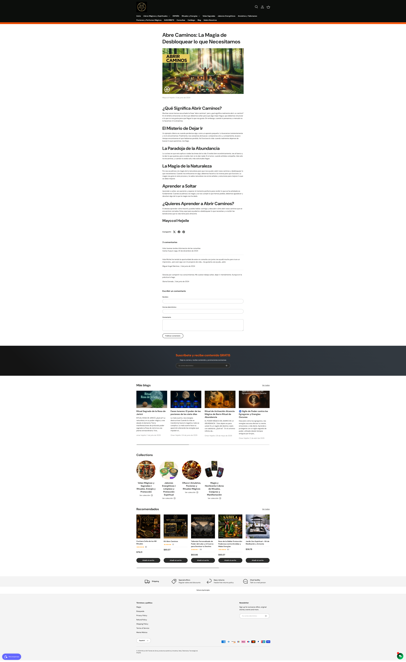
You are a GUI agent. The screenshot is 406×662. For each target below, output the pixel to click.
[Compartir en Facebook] (179, 232)
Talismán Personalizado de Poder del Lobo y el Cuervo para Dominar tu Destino (202, 544)
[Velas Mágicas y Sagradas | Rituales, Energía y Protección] (146, 470)
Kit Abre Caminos (171, 541)
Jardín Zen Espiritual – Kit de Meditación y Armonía (257, 542)
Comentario (166, 317)
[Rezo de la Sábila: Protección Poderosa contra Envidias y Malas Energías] (230, 526)
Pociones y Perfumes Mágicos (149, 20)
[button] (268, 7)
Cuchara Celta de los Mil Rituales (146, 542)
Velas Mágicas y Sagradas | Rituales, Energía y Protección (146, 487)
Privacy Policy (141, 615)
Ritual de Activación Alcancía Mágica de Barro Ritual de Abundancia (220, 414)
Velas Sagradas (209, 16)
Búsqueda (140, 611)
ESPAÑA (176, 16)
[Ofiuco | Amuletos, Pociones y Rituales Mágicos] (191, 470)
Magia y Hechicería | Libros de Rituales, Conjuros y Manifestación (214, 489)
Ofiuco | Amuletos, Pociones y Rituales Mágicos (191, 486)
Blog (199, 20)
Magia (138, 607)
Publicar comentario (172, 336)
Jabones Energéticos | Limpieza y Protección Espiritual (169, 489)
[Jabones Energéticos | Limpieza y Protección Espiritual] (168, 470)
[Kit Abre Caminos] (176, 526)
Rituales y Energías (190, 16)
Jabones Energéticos (226, 16)
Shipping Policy (142, 624)
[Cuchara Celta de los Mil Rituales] (148, 526)
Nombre (165, 297)
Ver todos (266, 385)
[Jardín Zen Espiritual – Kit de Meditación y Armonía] (258, 526)
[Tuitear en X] (174, 232)
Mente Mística (141, 632)
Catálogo (191, 20)
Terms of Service (142, 628)
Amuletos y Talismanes (247, 16)
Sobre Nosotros (210, 20)
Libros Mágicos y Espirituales (155, 16)
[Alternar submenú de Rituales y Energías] (199, 16)
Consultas (181, 20)
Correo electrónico (169, 307)
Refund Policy (141, 620)
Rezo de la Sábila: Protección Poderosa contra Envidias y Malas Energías (230, 544)
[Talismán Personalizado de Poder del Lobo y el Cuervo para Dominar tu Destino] (203, 526)
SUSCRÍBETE (169, 20)
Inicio (138, 16)
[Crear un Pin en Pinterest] (183, 232)
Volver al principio (203, 590)
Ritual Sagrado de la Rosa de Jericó (151, 413)
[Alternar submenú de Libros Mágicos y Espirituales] (169, 16)
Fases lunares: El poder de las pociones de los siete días (186, 413)
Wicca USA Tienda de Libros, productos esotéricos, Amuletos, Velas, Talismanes (165, 651)
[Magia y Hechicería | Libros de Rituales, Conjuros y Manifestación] (214, 470)
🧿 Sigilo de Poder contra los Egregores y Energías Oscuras (253, 414)
